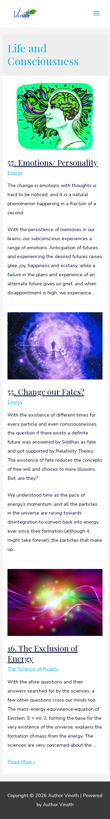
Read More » (21, 762)
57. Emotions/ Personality (52, 162)
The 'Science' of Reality (32, 669)
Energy (15, 173)
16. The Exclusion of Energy (42, 653)
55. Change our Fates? (45, 391)
